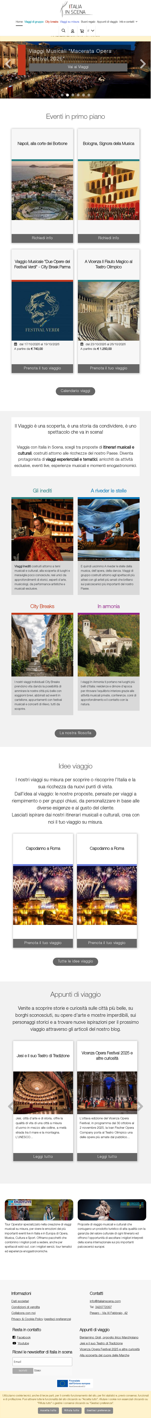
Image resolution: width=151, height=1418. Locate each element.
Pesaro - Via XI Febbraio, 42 (109, 1313)
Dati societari (20, 1301)
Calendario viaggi (75, 391)
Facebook (24, 1337)
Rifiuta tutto (71, 1411)
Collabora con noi (23, 1313)
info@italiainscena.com (105, 1301)
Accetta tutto (48, 1411)
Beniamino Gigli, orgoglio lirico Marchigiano (109, 1337)
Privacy (37, 1370)
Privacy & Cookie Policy (27, 1319)
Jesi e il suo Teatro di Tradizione (101, 1343)
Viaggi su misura (69, 22)
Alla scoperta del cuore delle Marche (104, 1355)
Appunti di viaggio (107, 22)
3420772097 (103, 1307)
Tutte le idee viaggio (75, 962)
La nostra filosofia (75, 733)
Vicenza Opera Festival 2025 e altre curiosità (110, 1349)
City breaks (51, 22)
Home (19, 22)
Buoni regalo (88, 22)
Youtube (23, 1343)
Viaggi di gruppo (33, 22)
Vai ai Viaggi (78, 60)
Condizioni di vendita (25, 1307)
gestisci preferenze (57, 1319)
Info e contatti (127, 22)
